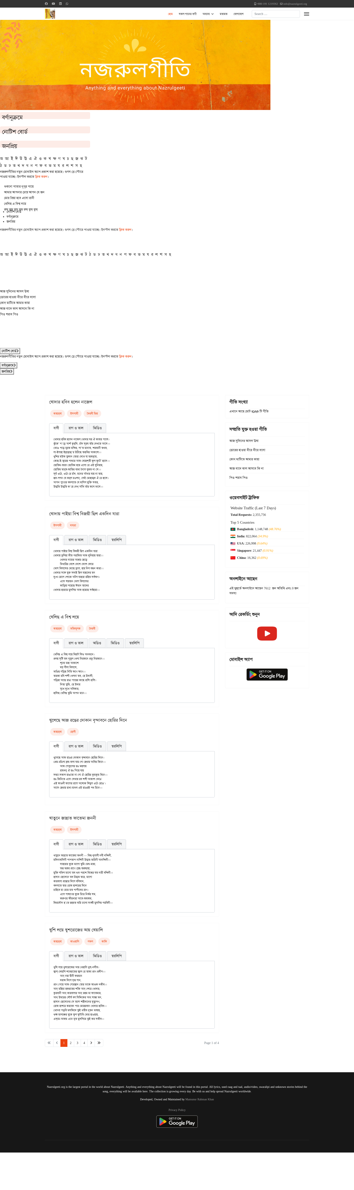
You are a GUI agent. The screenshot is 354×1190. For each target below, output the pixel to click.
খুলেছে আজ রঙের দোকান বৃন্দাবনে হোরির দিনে (88, 720)
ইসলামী (74, 413)
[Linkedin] (60, 4)
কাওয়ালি (74, 941)
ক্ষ (54, 158)
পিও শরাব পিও (9, 314)
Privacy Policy (177, 1110)
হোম (170, 14)
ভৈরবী (92, 628)
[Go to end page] (99, 1043)
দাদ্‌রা (73, 525)
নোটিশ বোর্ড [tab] (14, 211)
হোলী (73, 732)
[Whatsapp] (67, 4)
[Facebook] (46, 4)
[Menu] (306, 14)
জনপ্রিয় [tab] (11, 221)
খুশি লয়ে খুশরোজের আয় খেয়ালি (76, 930)
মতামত (223, 14)
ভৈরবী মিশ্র (92, 413)
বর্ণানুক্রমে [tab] (12, 216)
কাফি (104, 941)
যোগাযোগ (239, 14)
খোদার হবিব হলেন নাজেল (70, 402)
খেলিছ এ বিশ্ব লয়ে (64, 617)
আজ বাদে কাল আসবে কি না (17, 308)
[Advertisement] (100, 1171)
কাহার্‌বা (57, 413)
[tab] (56, 428)
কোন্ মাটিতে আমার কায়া (15, 303)
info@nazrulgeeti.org (295, 4)
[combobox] (276, 14)
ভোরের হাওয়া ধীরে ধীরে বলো (18, 297)
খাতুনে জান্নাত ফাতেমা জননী (72, 818)
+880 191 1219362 (267, 4)
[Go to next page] (91, 1043)
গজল (90, 941)
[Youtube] (53, 4)
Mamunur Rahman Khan (199, 1099)
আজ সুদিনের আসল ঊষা (14, 291)
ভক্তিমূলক (75, 628)
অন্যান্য (206, 14)
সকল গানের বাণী (187, 14)
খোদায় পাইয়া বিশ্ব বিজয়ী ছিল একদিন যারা (84, 514)
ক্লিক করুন (41, 176)
